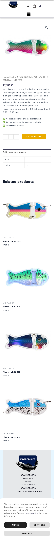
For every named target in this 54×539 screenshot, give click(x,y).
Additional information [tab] (14, 152)
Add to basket (33, 137)
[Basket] (34, 5)
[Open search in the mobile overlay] (28, 6)
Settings (39, 525)
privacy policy (31, 513)
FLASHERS (14, 77)
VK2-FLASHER (26, 77)
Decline (27, 533)
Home (5, 77)
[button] (29, 14)
